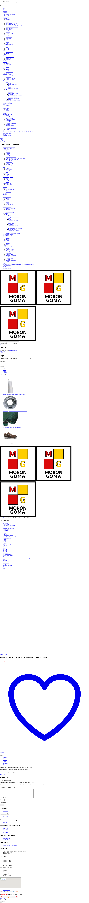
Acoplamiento (6, 524)
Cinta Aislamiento (7, 538)
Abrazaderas (5, 523)
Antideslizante (6, 529)
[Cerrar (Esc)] (4, 901)
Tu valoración (3, 797)
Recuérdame (4, 363)
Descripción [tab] (5, 763)
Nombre (2, 799)
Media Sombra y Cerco (8, 555)
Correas (4, 540)
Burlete (4, 533)
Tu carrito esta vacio (4, 350)
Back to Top (2, 898)
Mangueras (5, 553)
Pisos (4, 559)
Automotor (5, 530)
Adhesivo (5, 526)
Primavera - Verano (7, 561)
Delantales (5, 517)
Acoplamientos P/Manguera (9, 525)
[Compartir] (3, 901)
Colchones (5, 539)
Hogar (4, 548)
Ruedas (4, 564)
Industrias (5, 550)
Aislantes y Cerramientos (8, 528)
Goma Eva (5, 545)
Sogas (4, 568)
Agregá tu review (4, 654)
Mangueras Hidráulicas (8, 554)
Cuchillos (5, 541)
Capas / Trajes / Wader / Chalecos (10, 536)
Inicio (1, 517)
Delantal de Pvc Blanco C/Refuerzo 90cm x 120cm (14, 394)
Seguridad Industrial (7, 565)
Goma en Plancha (7, 544)
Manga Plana (6, 551)
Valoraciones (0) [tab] (6, 764)
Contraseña (2, 361)
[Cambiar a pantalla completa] (2, 901)
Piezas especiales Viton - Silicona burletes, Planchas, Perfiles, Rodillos (18, 558)
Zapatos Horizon (6, 443)
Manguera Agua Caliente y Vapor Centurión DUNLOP (15, 411)
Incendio (5, 549)
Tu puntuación (3, 787)
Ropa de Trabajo (6, 563)
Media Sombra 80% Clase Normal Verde (12, 427)
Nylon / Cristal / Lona (7, 556)
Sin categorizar (6, 566)
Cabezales (5, 534)
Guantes (4, 546)
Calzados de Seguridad (8, 535)
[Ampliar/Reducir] (0, 901)
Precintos (5, 560)
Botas (4, 531)
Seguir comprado (13, 350)
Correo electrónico (4, 802)
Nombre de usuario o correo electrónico (8, 358)
